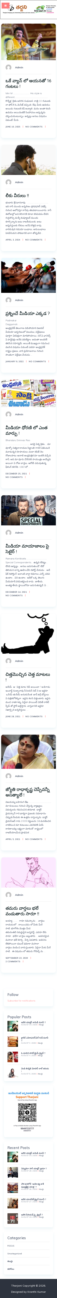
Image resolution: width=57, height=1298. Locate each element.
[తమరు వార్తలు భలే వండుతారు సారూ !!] (28, 872)
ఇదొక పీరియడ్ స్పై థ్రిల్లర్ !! (32, 1214)
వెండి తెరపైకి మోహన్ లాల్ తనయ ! (35, 1070)
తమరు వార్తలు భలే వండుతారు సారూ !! (22, 910)
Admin (19, 67)
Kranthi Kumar (36, 1291)
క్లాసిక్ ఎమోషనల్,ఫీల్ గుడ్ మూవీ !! (34, 1039)
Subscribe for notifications (21, 1000)
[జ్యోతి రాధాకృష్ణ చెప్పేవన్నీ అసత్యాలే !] (28, 752)
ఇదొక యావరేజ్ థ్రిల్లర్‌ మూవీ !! (33, 1199)
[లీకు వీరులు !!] (28, 160)
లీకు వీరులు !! (17, 195)
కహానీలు (10, 1269)
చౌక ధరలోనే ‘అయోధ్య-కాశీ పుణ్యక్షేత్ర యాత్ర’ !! (32, 1185)
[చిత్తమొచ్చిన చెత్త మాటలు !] (28, 634)
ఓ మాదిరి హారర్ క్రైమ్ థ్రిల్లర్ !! (33, 1053)
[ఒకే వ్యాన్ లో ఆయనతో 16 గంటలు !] (28, 42)
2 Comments (13, 961)
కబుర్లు (41, 1025)
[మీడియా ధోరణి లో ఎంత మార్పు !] (28, 393)
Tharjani (16, 1285)
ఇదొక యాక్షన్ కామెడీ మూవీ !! (33, 1022)
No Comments (34, 126)
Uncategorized (14, 1253)
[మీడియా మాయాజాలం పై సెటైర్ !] (28, 510)
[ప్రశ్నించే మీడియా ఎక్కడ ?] (28, 275)
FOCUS (10, 1245)
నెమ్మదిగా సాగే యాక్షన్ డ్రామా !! (34, 1168)
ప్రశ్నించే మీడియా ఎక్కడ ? (28, 313)
